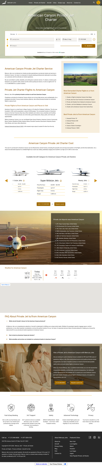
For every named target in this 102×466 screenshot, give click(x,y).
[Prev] (10, 180)
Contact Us (77, 3)
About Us (69, 3)
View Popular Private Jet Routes (79, 456)
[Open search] (94, 2)
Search (89, 46)
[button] (51, 321)
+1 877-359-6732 (26, 438)
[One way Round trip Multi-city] (12, 34)
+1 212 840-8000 (13, 438)
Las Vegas (73, 451)
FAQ (56, 451)
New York (72, 441)
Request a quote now (76, 382)
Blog (56, 448)
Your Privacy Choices (56, 464)
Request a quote (60, 204)
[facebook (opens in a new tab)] (90, 437)
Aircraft (49, 3)
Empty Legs (61, 3)
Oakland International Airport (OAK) (14, 126)
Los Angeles (73, 444)
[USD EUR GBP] (92, 34)
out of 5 (48, 52)
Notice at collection (41, 464)
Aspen (72, 453)
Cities (54, 3)
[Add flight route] (94, 39)
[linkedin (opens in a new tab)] (99, 437)
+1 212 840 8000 (60, 382)
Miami (72, 446)
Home (30, 3)
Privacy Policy (59, 446)
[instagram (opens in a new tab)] (94, 437)
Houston (72, 448)
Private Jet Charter (39, 3)
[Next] (91, 180)
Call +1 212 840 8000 (43, 204)
